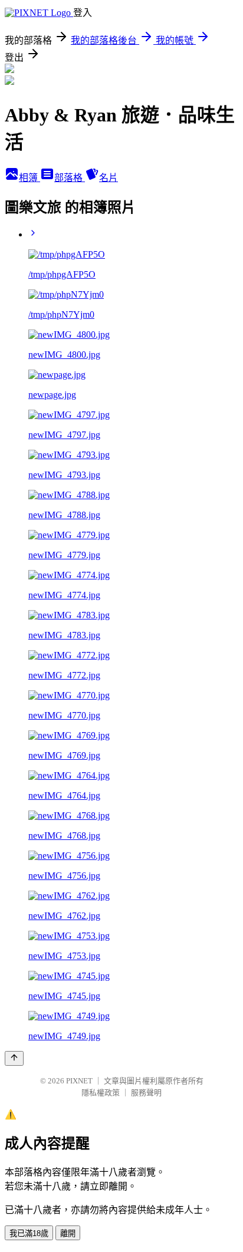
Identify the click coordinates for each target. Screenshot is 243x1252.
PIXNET (79, 1080)
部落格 (69, 178)
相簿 (29, 178)
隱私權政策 (100, 1092)
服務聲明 (146, 1092)
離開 (67, 1233)
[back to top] (14, 1058)
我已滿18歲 (28, 1233)
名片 (108, 178)
